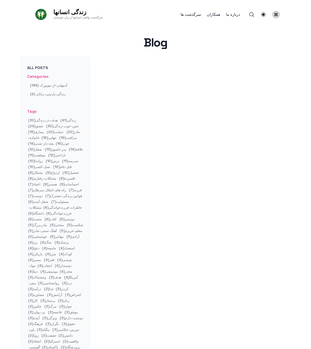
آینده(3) (34, 318)
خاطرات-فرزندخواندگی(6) (62, 207)
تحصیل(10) (70, 172)
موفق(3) (71, 312)
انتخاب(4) (44, 265)
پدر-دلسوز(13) (55, 149)
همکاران (213, 14)
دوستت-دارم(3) (71, 318)
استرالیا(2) (51, 341)
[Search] (252, 14)
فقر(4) (48, 260)
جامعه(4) (48, 248)
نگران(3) (52, 324)
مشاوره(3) (36, 295)
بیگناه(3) (43, 329)
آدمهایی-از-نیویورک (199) (48, 85)
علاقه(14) (75, 149)
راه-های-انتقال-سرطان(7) (47, 190)
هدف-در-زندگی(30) (43, 120)
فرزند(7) (75, 190)
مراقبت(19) (67, 137)
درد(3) (66, 283)
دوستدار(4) (62, 265)
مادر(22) (73, 132)
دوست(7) (35, 196)
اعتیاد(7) (34, 184)
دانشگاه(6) (36, 213)
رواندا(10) (35, 161)
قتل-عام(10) (62, 167)
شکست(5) (74, 225)
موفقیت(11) (36, 155)
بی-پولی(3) (36, 312)
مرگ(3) (50, 306)
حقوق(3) (68, 324)
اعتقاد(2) (34, 341)
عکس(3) (35, 306)
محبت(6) (35, 219)
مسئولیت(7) (59, 201)
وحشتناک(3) (37, 277)
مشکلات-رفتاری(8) (42, 178)
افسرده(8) (66, 178)
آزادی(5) (72, 236)
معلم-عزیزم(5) (70, 231)
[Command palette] (276, 14)
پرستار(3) (47, 300)
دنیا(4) (33, 271)
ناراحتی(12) (56, 155)
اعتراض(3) (72, 295)
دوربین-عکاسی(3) (65, 329)
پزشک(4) (61, 242)
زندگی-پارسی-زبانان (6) (48, 94)
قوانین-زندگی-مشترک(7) (63, 196)
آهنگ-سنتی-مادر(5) (42, 231)
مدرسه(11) (69, 161)
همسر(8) (49, 184)
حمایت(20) (55, 132)
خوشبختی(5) (37, 236)
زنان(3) (63, 300)
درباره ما (233, 14)
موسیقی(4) (49, 271)
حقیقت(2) (49, 335)
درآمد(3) (34, 289)
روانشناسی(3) (48, 283)
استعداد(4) (66, 248)
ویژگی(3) (49, 318)
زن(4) (32, 242)
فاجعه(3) (54, 312)
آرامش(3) (54, 295)
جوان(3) (65, 306)
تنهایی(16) (48, 137)
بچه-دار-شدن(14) (41, 143)
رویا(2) (33, 335)
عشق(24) (35, 126)
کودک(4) (65, 254)
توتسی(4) (64, 260)
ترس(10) (52, 161)
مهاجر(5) (56, 236)
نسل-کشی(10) (39, 167)
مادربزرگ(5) (37, 225)
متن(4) (50, 254)
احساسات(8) (69, 184)
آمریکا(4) (70, 277)
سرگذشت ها (191, 14)
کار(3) (33, 300)
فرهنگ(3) (35, 324)
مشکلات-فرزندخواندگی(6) (49, 210)
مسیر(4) (34, 260)
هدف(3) (54, 277)
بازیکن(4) (35, 254)
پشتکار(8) (35, 172)
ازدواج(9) (52, 172)
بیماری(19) (36, 132)
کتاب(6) (50, 219)
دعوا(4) (33, 248)
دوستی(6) (67, 219)
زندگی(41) (68, 120)
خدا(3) (48, 289)
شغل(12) (35, 149)
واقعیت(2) (70, 341)
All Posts (37, 67)
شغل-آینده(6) (38, 201)
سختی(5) (56, 225)
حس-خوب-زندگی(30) (62, 126)
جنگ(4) (45, 242)
